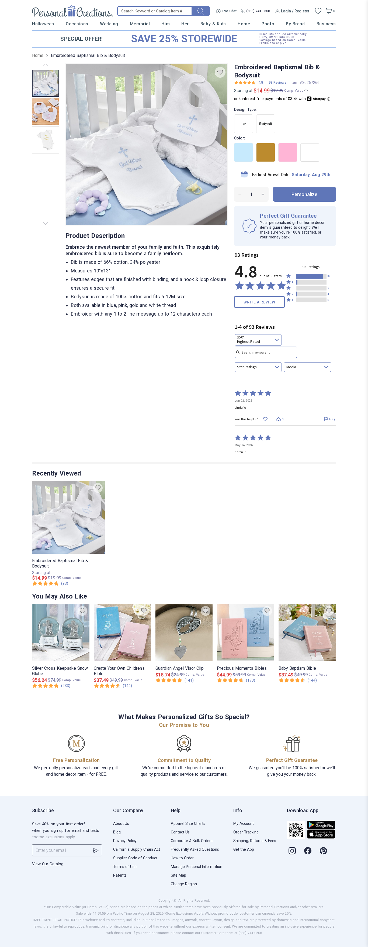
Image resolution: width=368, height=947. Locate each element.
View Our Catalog (47, 863)
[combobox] (258, 340)
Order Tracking (246, 832)
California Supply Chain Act (136, 849)
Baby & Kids (213, 23)
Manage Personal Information (196, 866)
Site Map (178, 875)
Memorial (140, 23)
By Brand (295, 23)
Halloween (43, 23)
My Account (243, 823)
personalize (304, 194)
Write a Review (259, 302)
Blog (117, 832)
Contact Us (180, 832)
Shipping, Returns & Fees (254, 841)
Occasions (77, 23)
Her (185, 23)
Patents (120, 875)
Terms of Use (125, 866)
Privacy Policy (125, 841)
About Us (121, 823)
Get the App (243, 849)
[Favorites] (318, 11)
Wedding (109, 23)
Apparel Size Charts (188, 823)
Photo (268, 23)
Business (326, 23)
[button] (311, 276)
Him (165, 23)
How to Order (182, 858)
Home (244, 23)
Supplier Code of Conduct (135, 858)
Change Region (184, 884)
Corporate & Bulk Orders (192, 841)
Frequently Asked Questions (195, 849)
